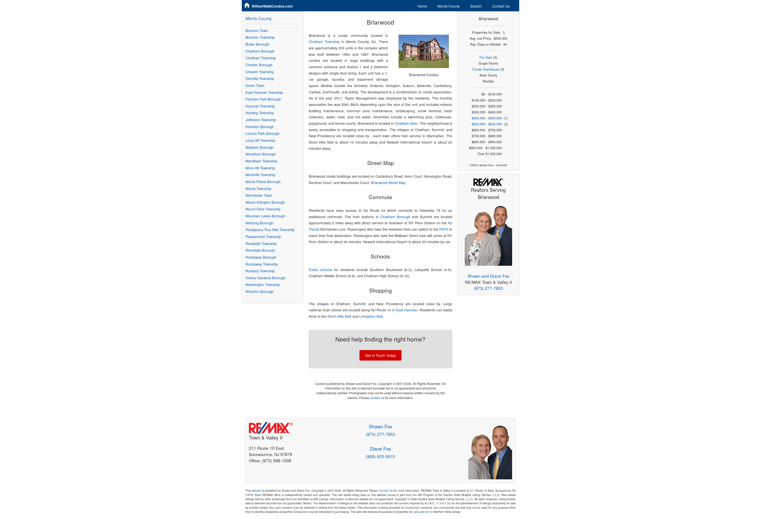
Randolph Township (261, 243)
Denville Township (260, 78)
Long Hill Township (260, 140)
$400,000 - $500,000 (487, 118)
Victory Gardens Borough (266, 277)
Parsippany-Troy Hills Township (270, 229)
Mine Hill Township (260, 167)
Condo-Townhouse (485, 69)
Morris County (449, 6)
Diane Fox (380, 448)
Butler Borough (257, 44)
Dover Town (255, 85)
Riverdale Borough (260, 250)
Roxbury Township (260, 270)
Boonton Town (257, 30)
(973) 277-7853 (488, 288)
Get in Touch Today (380, 355)
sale (416, 512)
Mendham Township (261, 160)
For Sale (486, 57)
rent (427, 512)
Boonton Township (260, 37)
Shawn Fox (380, 426)
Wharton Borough (260, 291)
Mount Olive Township (263, 208)
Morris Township (258, 188)
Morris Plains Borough (263, 181)
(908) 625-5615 (380, 456)
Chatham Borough (395, 216)
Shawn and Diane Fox (488, 276)
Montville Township (260, 174)
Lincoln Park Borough (262, 133)
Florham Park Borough (263, 99)
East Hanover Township (264, 92)
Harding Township (260, 112)
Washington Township (263, 284)
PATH (443, 229)
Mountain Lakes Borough (265, 215)
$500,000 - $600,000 (487, 124)
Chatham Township (324, 41)
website (256, 490)
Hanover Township (260, 106)
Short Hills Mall (339, 316)
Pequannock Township (263, 236)
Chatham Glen (406, 123)
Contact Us (501, 6)
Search (476, 6)
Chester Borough (259, 64)
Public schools (320, 269)
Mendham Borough (261, 154)
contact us (377, 397)
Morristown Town (259, 195)
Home (422, 6)
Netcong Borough (259, 222)
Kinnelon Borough (260, 126)
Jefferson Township (261, 119)
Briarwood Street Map (388, 182)
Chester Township (260, 71)
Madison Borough (259, 147)
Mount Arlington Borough (265, 202)
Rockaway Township (262, 264)
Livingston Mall (371, 316)
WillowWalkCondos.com (272, 6)
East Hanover (406, 309)
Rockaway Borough (261, 257)
